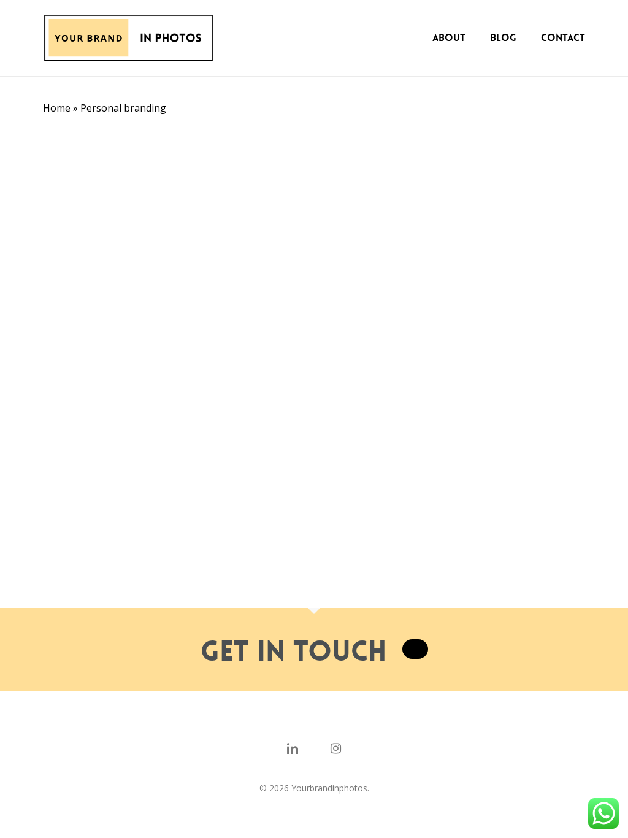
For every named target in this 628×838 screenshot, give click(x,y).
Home (57, 108)
